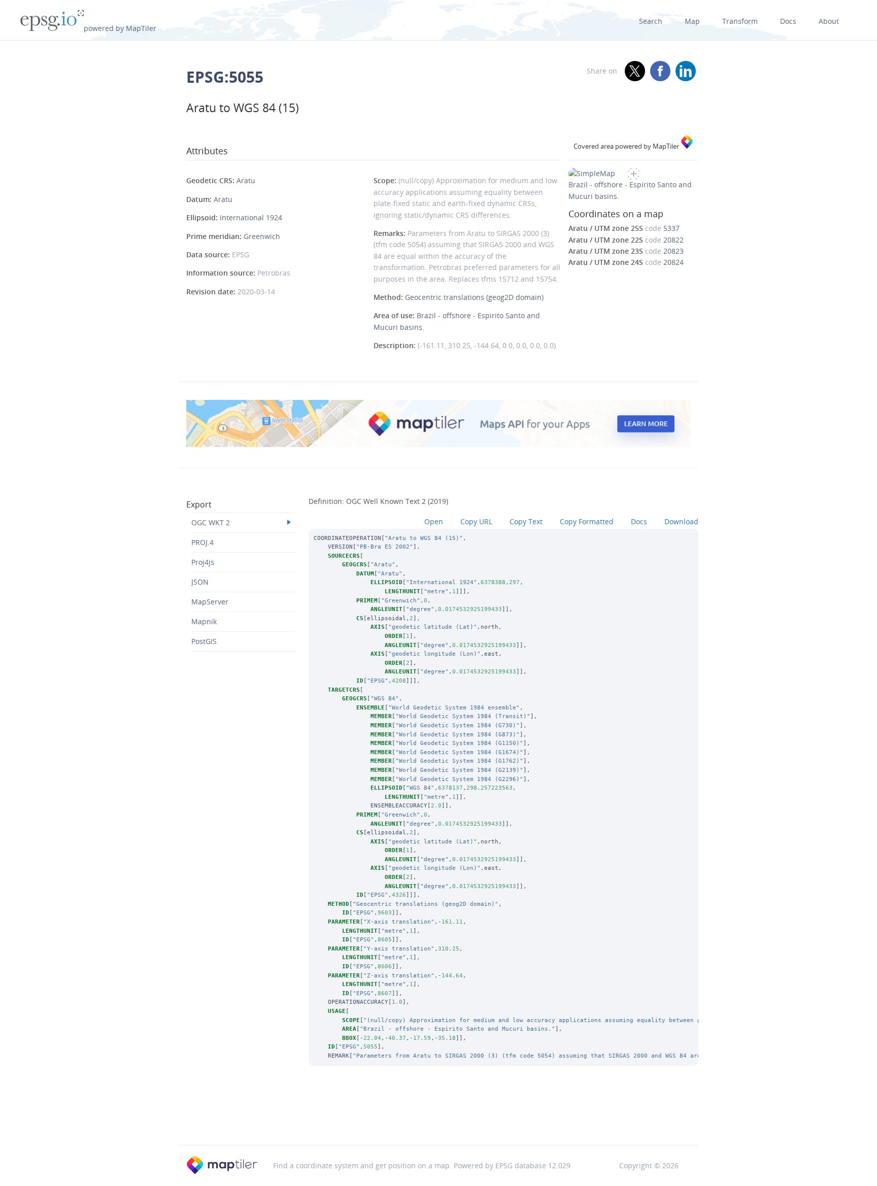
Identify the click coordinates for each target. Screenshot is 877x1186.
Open (433, 521)
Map (692, 21)
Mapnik (204, 621)
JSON (200, 582)
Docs (788, 21)
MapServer (209, 601)
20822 (673, 240)
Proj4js (202, 562)
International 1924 (251, 217)
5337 (671, 228)
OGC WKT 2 (210, 522)
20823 (673, 251)
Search (650, 21)
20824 (673, 262)
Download (681, 521)
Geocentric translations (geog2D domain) (474, 297)
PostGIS (204, 641)
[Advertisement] (438, 1119)
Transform (740, 21)
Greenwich (262, 236)
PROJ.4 (202, 542)
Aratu (246, 180)
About (829, 21)
